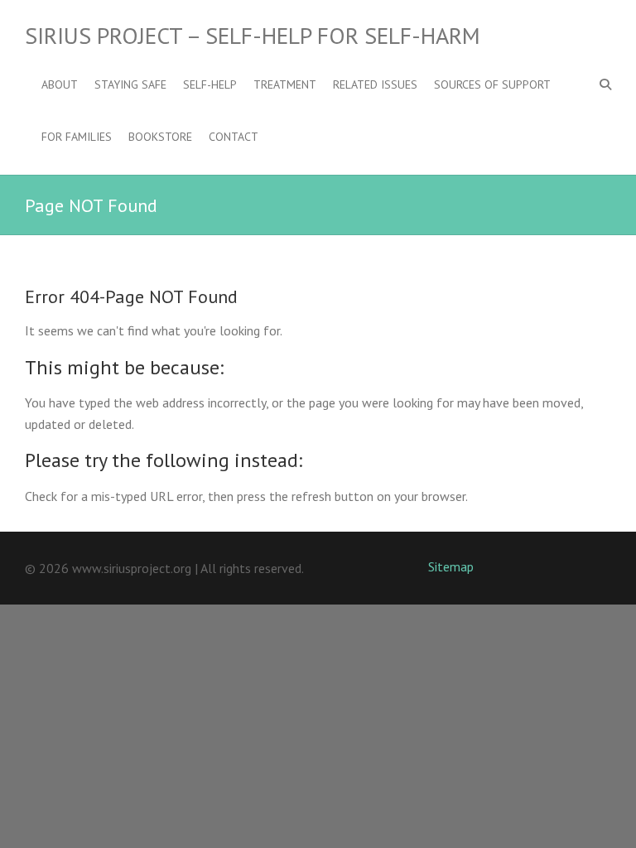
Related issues (375, 84)
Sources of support (492, 84)
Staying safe (130, 84)
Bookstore (160, 136)
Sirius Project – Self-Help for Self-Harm (252, 36)
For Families (76, 136)
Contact (233, 136)
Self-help (210, 84)
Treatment (284, 84)
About (59, 84)
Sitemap (451, 566)
